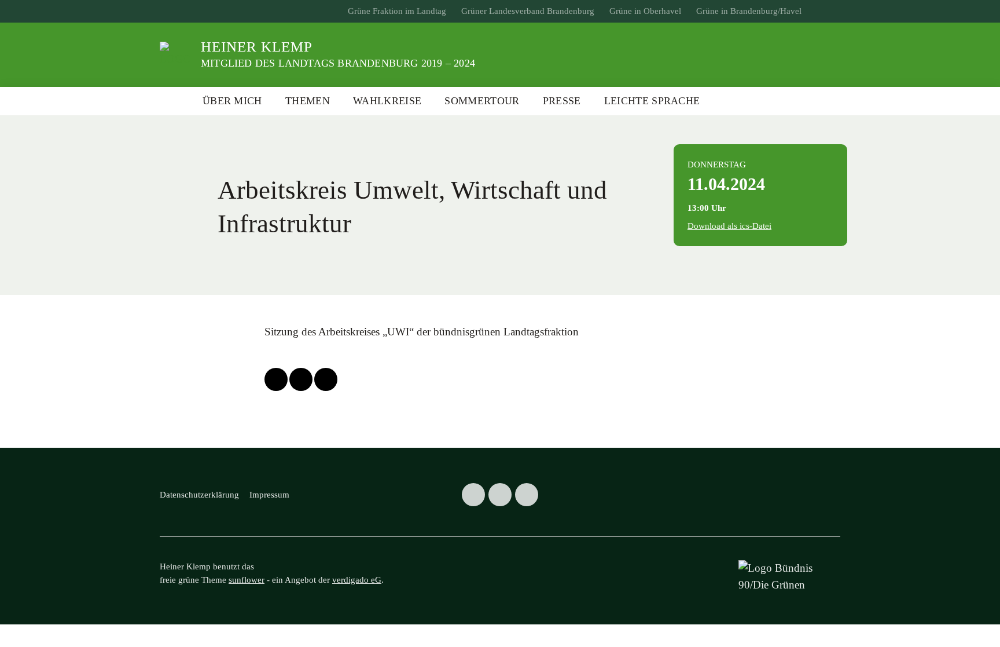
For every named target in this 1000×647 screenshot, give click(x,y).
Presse (562, 101)
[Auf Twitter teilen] (276, 379)
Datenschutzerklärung (199, 494)
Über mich (232, 101)
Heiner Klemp (256, 46)
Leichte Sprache (652, 101)
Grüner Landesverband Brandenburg (527, 11)
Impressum (269, 494)
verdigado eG (356, 579)
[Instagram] (526, 494)
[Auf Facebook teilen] (300, 379)
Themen (307, 101)
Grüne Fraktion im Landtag (397, 11)
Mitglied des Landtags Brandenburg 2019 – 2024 (338, 63)
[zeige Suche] (826, 11)
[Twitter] (473, 494)
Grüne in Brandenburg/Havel (749, 11)
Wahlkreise (387, 101)
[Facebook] (500, 494)
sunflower (246, 579)
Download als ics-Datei (729, 226)
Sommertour (481, 101)
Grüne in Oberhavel (645, 11)
